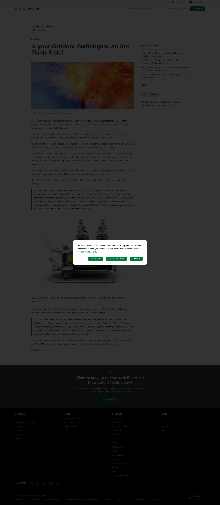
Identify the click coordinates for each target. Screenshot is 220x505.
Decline (136, 259)
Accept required (116, 259)
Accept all (95, 259)
